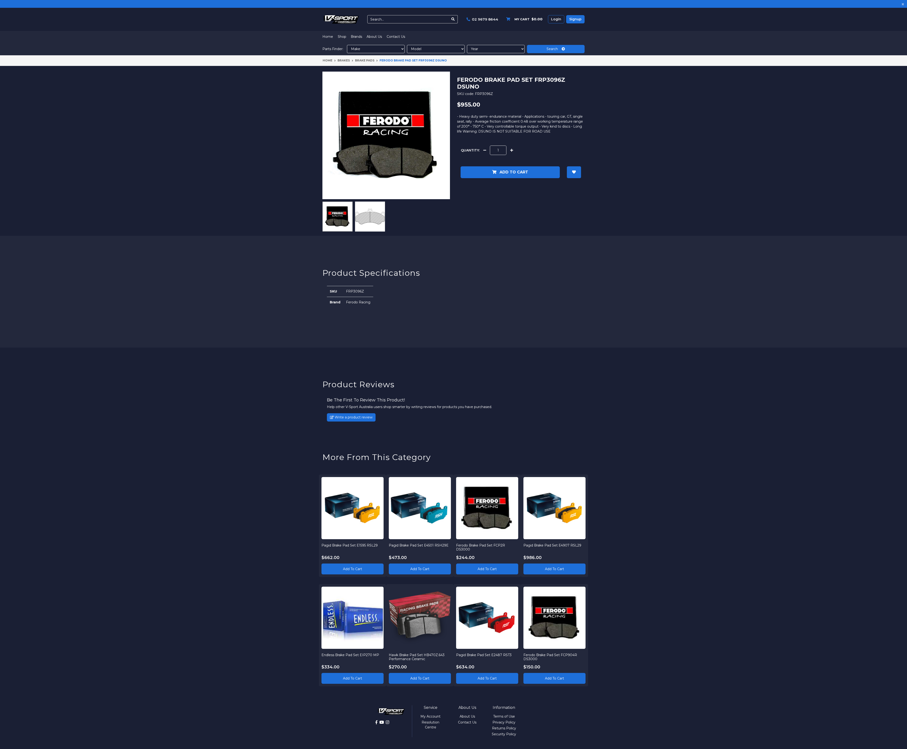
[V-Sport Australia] (341, 19)
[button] (574, 172)
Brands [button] (356, 36)
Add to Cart (513, 172)
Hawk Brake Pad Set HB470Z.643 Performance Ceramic (417, 657)
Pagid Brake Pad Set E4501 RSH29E (419, 545)
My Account (430, 716)
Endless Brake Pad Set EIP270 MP (350, 655)
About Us (374, 36)
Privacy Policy (503, 722)
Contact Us (396, 36)
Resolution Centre (430, 724)
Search (554, 49)
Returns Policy (504, 728)
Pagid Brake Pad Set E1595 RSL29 (349, 545)
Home (327, 36)
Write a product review (353, 417)
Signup (575, 19)
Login (556, 19)
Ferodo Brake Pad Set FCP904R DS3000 (550, 657)
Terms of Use (504, 716)
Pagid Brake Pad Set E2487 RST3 (484, 655)
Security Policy (504, 734)
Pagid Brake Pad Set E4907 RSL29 (552, 545)
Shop (342, 36)
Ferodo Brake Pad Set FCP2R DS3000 (480, 547)
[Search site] (453, 19)
